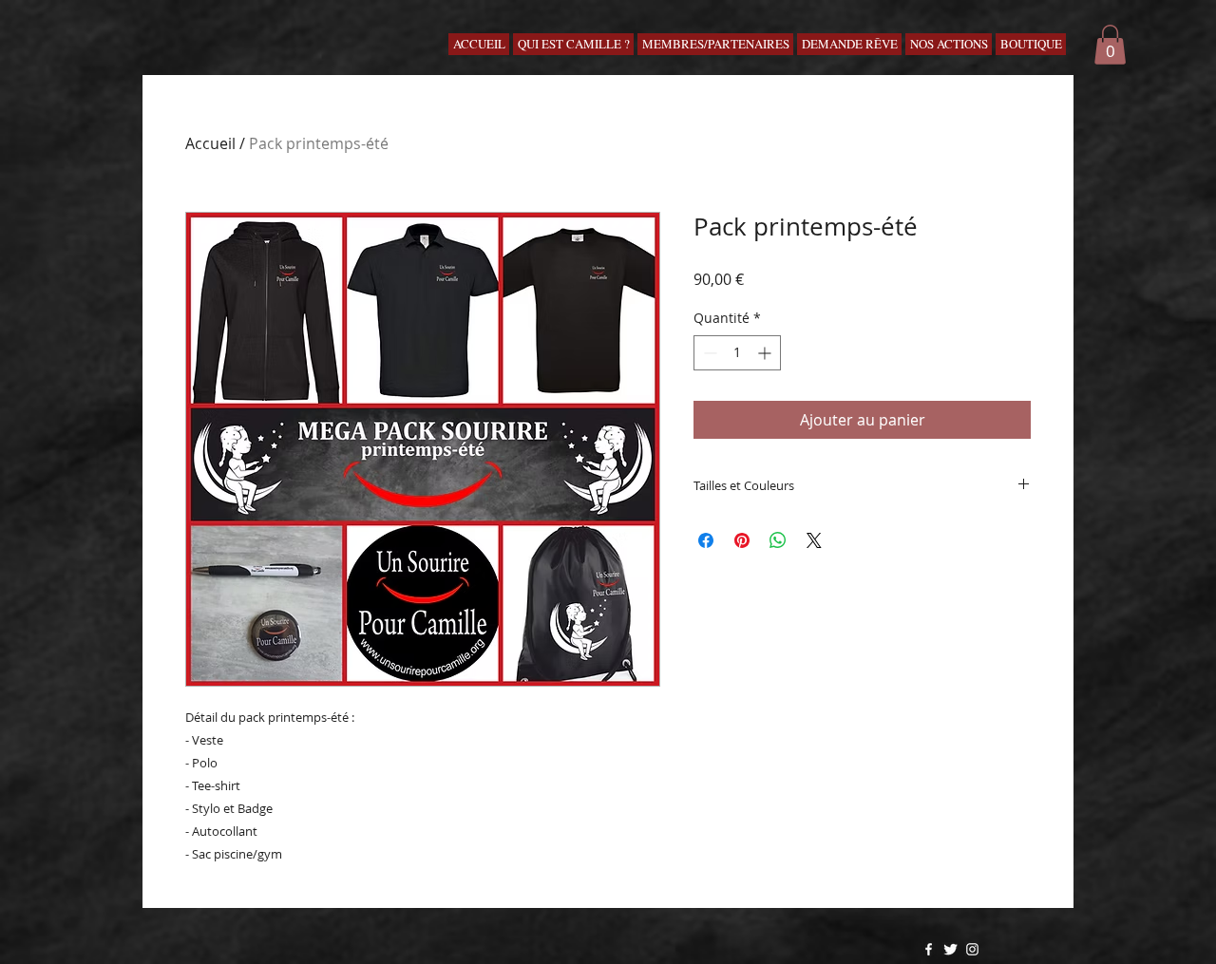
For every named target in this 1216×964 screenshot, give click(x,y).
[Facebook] (929, 949)
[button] (1110, 45)
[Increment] (766, 352)
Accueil (210, 143)
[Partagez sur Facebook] (705, 540)
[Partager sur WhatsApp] (778, 540)
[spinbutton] (737, 352)
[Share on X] (814, 540)
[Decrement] (708, 352)
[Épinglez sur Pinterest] (742, 540)
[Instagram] (972, 949)
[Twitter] (950, 949)
